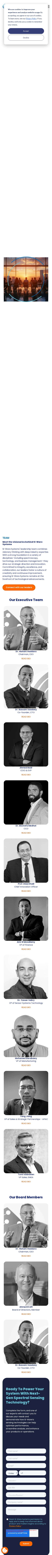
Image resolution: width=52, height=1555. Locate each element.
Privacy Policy (31, 18)
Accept (26, 31)
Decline (26, 38)
